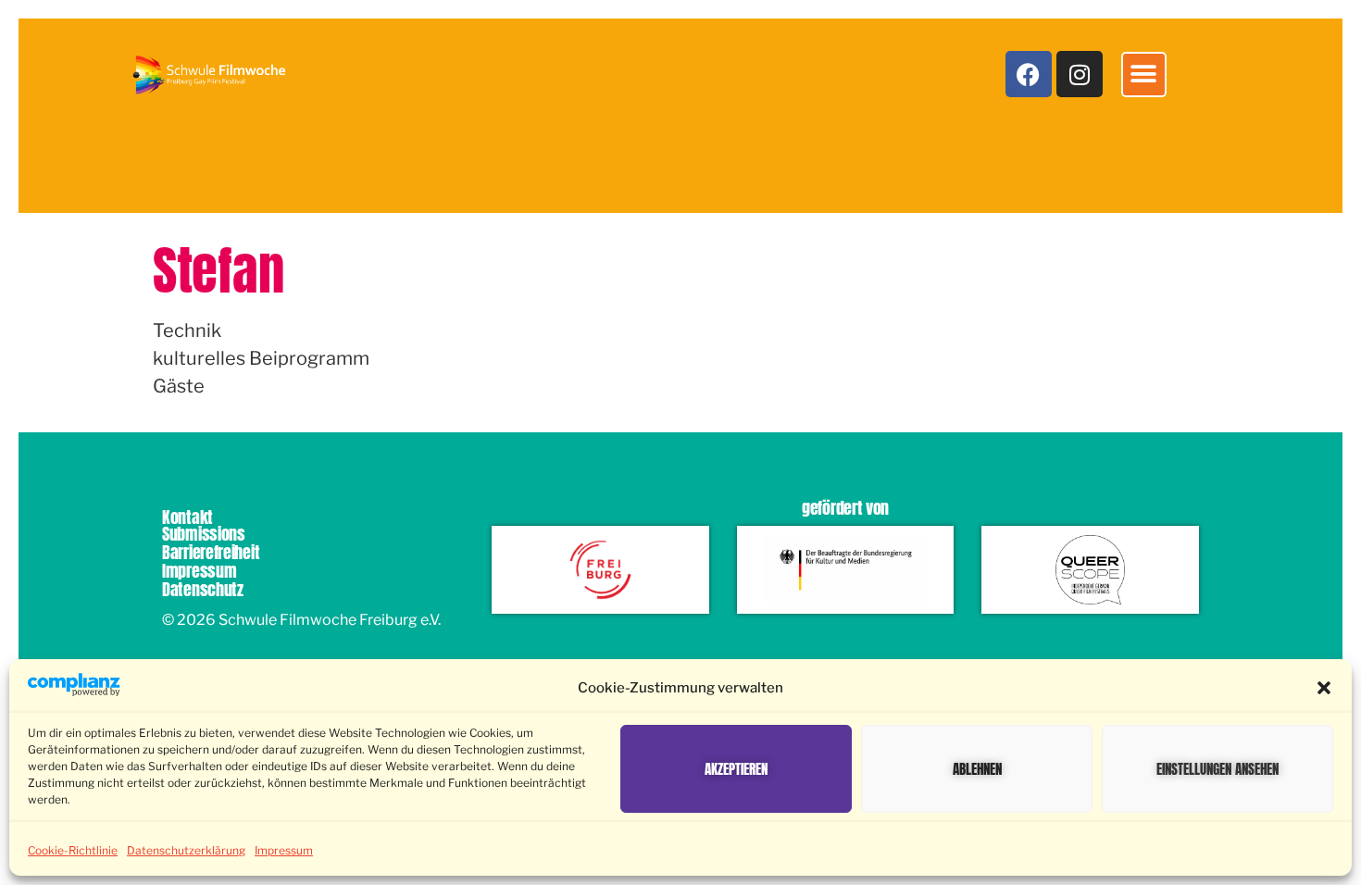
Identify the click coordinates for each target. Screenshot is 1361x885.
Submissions (203, 533)
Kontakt (187, 517)
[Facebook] (1028, 74)
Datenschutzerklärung (186, 850)
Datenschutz (202, 589)
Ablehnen (977, 768)
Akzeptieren (736, 768)
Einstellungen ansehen (1217, 768)
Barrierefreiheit (210, 552)
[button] (1324, 688)
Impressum (284, 850)
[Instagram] (1079, 74)
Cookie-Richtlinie (73, 850)
